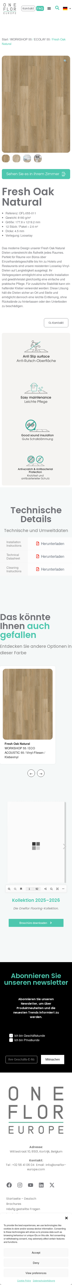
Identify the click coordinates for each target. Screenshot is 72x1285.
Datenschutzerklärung (44, 1280)
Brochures (13, 1204)
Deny (36, 1263)
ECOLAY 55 (42, 39)
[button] (66, 1218)
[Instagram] (19, 1185)
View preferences (36, 1273)
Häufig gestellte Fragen (23, 1209)
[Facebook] (9, 1185)
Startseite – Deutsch (21, 1198)
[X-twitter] (52, 1185)
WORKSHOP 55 (21, 39)
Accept (36, 1252)
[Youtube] (30, 1185)
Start (5, 39)
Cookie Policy (24, 1280)
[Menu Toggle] (49, 8)
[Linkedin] (41, 1185)
